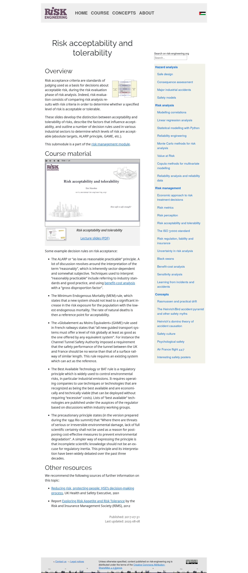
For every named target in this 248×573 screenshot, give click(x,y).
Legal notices (77, 561)
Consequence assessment (175, 82)
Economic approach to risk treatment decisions (175, 197)
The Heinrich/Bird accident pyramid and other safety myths (180, 311)
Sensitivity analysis (169, 274)
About (146, 13)
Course (100, 13)
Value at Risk (166, 155)
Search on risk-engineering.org (171, 53)
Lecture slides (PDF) (94, 238)
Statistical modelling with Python (178, 128)
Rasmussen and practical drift (177, 301)
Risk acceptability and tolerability (178, 223)
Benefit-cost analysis (171, 266)
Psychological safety (170, 341)
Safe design (165, 74)
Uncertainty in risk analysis (175, 250)
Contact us (61, 561)
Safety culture (166, 333)
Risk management (168, 188)
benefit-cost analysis (119, 283)
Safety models (166, 97)
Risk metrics (165, 207)
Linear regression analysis (174, 120)
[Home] (56, 12)
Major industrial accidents (174, 89)
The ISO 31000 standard (173, 230)
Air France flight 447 (170, 349)
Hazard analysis (166, 67)
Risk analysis (164, 105)
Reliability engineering (172, 135)
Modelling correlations (171, 112)
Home (81, 13)
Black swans (165, 258)
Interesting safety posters (174, 357)
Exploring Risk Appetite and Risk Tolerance (93, 501)
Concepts (124, 13)
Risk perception (167, 215)
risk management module (110, 144)
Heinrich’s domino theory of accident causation (175, 323)
